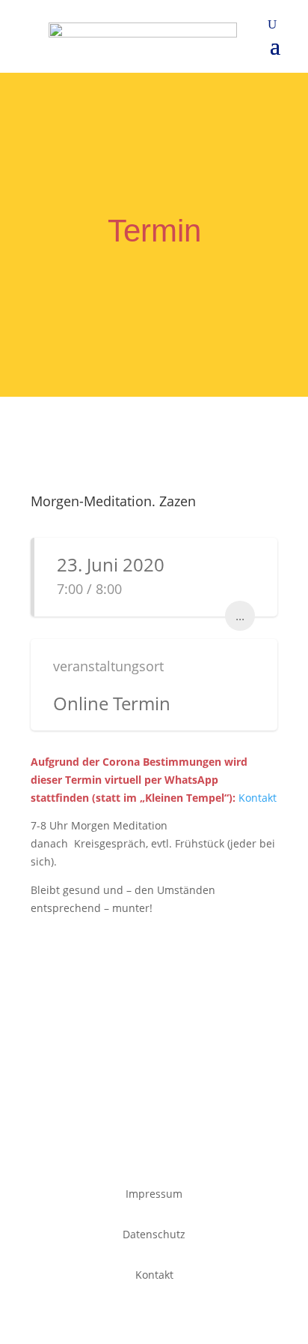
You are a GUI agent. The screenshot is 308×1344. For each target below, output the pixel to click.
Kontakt (257, 797)
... (239, 616)
